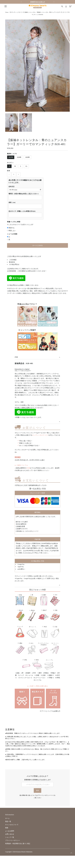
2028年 (19, 157)
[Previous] (8, 22)
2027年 (11, 157)
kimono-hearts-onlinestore (24, 852)
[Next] (13, 22)
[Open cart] (70, 6)
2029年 (27, 157)
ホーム (7, 818)
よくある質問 (9, 831)
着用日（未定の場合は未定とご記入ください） (24, 193)
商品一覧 (8, 821)
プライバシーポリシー (12, 840)
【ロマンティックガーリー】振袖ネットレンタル (22, 12)
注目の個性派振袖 (37, 2)
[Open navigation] (5, 6)
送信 (37, 790)
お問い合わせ (9, 834)
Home (6, 12)
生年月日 (11, 186)
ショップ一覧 (9, 837)
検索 (6, 828)
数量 (8, 170)
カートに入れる (37, 245)
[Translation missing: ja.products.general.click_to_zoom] (67, 22)
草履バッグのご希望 (13, 222)
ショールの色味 (12, 234)
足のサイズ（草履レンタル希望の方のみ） (22, 211)
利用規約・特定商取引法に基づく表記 (17, 843)
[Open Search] (62, 6)
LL (26, 166)
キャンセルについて (11, 824)
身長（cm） (12, 202)
